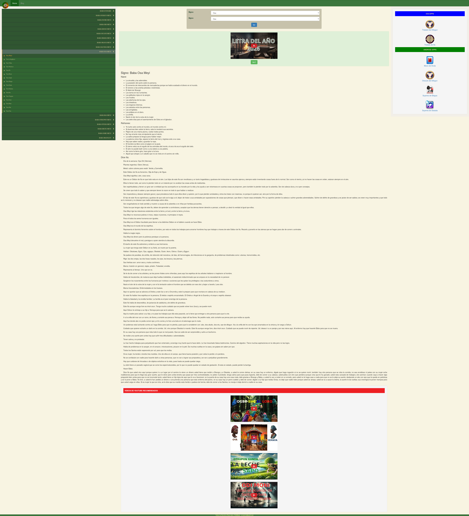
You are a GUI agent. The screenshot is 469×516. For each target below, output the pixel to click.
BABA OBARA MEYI (104, 38)
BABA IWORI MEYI (104, 20)
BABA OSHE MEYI (105, 133)
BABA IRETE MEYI (105, 129)
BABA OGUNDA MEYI (104, 47)
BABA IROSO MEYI (105, 29)
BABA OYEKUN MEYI (104, 15)
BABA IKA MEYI (106, 115)
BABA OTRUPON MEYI (103, 120)
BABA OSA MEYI (105, 52)
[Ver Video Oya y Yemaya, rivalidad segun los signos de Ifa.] (254, 437)
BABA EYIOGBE (106, 11)
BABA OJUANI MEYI (104, 33)
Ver (254, 25)
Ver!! (254, 62)
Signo (191, 12)
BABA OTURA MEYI (104, 124)
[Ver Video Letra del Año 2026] (254, 45)
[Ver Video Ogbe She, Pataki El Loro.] (254, 408)
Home (14, 3)
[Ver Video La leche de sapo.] (254, 466)
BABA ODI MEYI (106, 24)
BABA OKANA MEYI (104, 42)
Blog (22, 3)
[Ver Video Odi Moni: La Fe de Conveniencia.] (254, 495)
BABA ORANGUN (105, 138)
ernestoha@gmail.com (247, 515)
